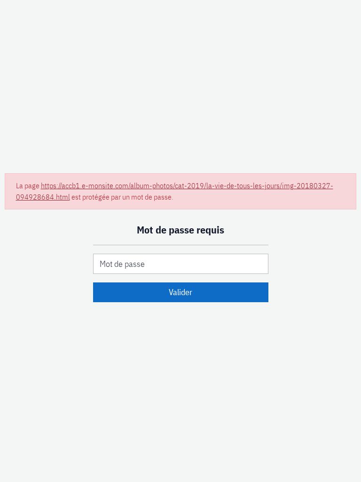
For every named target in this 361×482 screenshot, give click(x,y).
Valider (180, 292)
